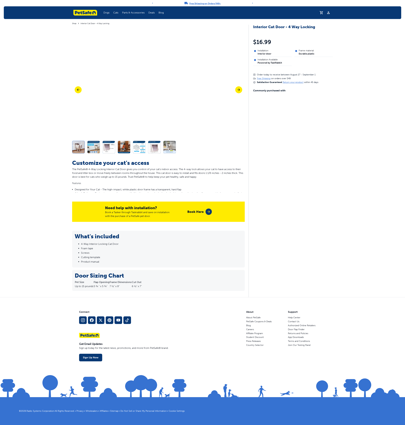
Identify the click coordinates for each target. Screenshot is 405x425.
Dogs (106, 12)
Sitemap (114, 411)
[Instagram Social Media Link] (83, 320)
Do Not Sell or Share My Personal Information (143, 411)
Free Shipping (264, 78)
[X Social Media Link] (100, 320)
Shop (74, 23)
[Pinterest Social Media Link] (109, 320)
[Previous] (152, 3)
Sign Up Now (90, 357)
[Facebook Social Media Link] (92, 320)
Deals (151, 12)
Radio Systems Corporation (40, 411)
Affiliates (104, 411)
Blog (161, 12)
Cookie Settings (177, 411)
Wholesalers (92, 411)
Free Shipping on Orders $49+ (205, 3)
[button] (106, 12)
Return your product (293, 82)
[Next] (252, 3)
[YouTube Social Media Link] (118, 320)
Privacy (80, 411)
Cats (115, 12)
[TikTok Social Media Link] (127, 320)
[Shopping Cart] (321, 13)
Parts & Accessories (133, 12)
